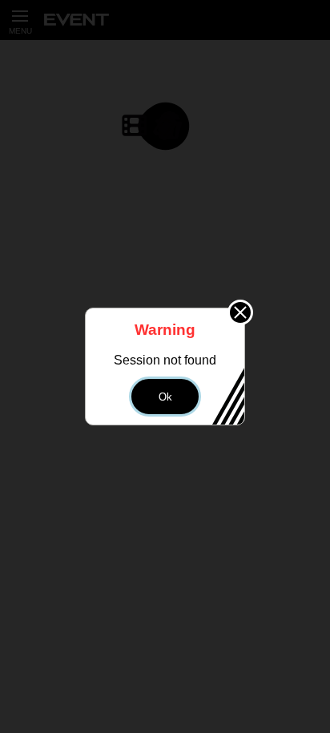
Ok (165, 397)
